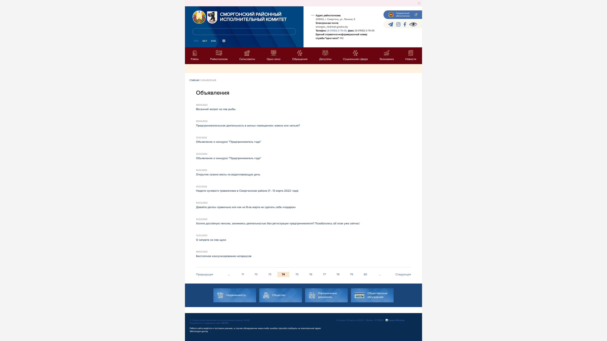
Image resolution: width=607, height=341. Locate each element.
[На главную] (199, 17)
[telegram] (390, 24)
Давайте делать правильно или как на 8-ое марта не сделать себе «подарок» (246, 207)
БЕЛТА (225, 323)
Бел (204, 40)
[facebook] (405, 24)
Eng (213, 40)
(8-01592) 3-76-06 (337, 30)
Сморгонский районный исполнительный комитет (253, 17)
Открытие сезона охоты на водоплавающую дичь (228, 174)
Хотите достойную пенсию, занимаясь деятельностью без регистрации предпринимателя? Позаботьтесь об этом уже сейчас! (277, 223)
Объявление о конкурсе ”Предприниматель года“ (228, 142)
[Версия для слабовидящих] (413, 24)
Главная (194, 80)
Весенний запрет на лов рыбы (216, 109)
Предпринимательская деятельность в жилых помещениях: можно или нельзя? (248, 125)
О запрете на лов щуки (211, 240)
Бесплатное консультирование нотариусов (223, 256)
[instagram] (398, 24)
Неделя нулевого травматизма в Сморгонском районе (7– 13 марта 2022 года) (247, 190)
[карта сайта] (223, 40)
